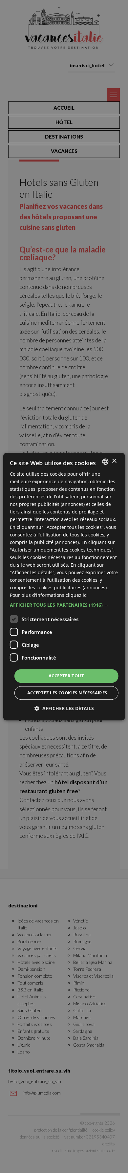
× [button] (114, 461)
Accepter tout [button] (66, 676)
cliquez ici (77, 595)
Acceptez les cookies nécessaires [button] (67, 693)
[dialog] (64, 587)
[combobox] (105, 461)
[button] (64, 605)
